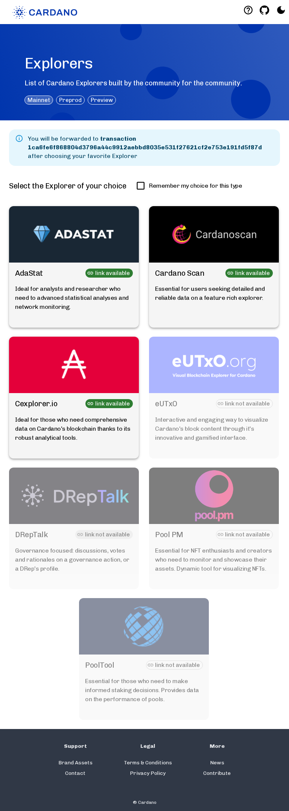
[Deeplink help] (248, 10)
